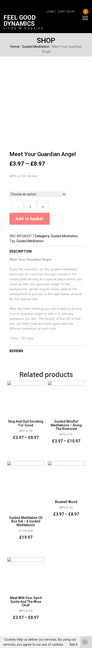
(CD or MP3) (47, 186)
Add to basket (29, 218)
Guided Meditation (35, 46)
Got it (73, 644)
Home (14, 46)
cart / (72, 11)
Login (50, 11)
